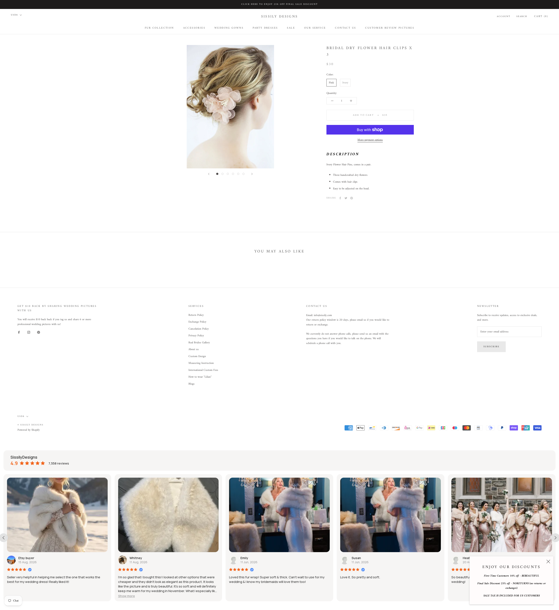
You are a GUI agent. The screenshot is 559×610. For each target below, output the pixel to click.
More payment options (370, 139)
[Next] (252, 174)
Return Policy (196, 315)
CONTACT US (345, 28)
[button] (126, 596)
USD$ (14, 15)
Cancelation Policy (198, 329)
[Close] (548, 561)
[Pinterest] (351, 198)
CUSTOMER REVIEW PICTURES (389, 28)
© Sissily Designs (30, 425)
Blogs (191, 384)
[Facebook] (340, 198)
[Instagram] (28, 332)
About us (193, 349)
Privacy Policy (196, 336)
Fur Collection (159, 28)
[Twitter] (346, 198)
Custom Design (197, 356)
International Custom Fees (203, 370)
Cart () (541, 16)
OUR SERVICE (315, 28)
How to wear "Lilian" (200, 377)
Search (521, 16)
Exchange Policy (197, 322)
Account (503, 16)
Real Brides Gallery (199, 342)
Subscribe (491, 347)
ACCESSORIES (194, 28)
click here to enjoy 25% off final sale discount (279, 4)
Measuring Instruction (201, 363)
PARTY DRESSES (265, 28)
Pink (331, 82)
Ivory (345, 82)
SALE (291, 28)
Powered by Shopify (28, 429)
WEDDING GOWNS (228, 28)
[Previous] (208, 174)
